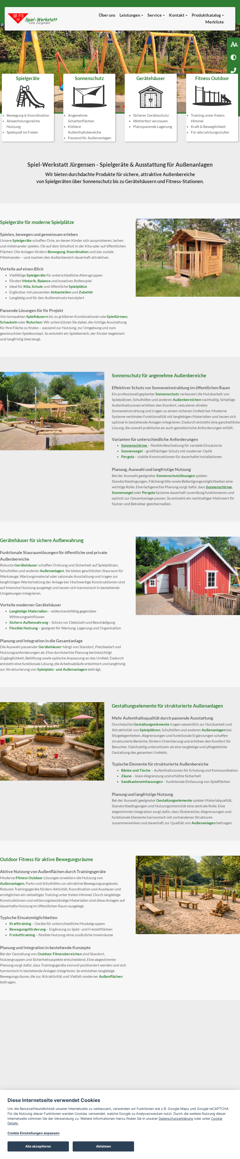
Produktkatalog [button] (206, 15)
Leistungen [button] (130, 15)
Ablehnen (103, 1146)
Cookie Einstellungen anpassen (34, 1133)
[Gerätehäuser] (151, 108)
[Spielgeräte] (28, 108)
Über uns (107, 15)
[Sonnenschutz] (89, 108)
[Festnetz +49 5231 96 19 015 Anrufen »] (233, 70)
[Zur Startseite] (33, 19)
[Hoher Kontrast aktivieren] (233, 57)
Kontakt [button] (177, 15)
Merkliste (214, 21)
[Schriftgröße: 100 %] (233, 44)
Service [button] (154, 15)
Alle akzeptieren (38, 1146)
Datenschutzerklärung (176, 1118)
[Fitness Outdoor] (212, 108)
